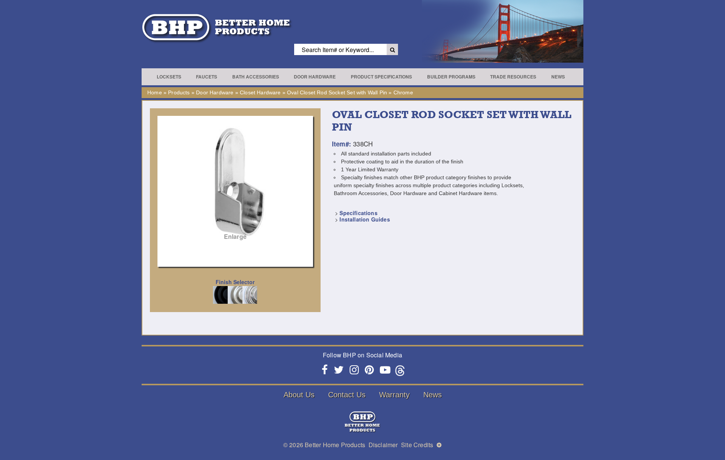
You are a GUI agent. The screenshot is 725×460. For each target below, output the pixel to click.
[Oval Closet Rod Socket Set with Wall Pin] (235, 182)
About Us (299, 395)
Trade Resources (513, 76)
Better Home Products (335, 444)
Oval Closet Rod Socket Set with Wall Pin (337, 92)
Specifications (358, 213)
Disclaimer (383, 444)
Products (179, 92)
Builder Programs (451, 76)
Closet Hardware (260, 92)
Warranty (394, 395)
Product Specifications (381, 76)
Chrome (403, 92)
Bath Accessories (255, 76)
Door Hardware (315, 76)
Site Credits (417, 444)
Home (154, 92)
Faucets (206, 76)
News (558, 76)
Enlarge (235, 236)
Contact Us (347, 395)
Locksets (169, 76)
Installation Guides (364, 219)
